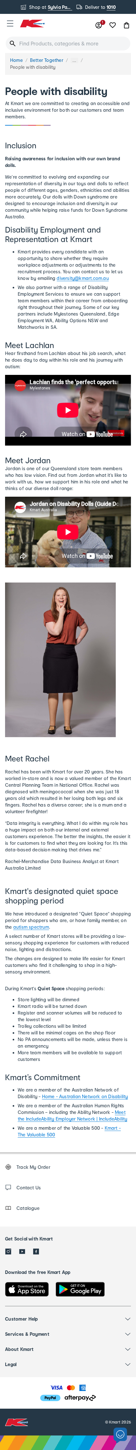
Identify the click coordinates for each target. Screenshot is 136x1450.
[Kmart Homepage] (32, 23)
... (74, 60)
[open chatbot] (120, 1436)
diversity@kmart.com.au (82, 278)
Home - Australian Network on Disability (85, 1096)
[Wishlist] (112, 25)
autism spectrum (31, 927)
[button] (10, 23)
